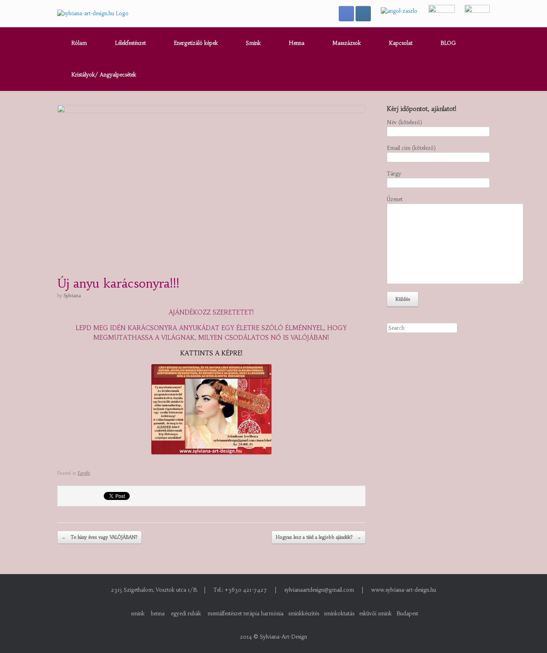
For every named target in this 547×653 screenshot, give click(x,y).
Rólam (79, 43)
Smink (253, 43)
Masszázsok (346, 43)
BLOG (448, 43)
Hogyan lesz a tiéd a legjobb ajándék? (318, 537)
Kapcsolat (400, 43)
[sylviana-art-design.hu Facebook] (346, 13)
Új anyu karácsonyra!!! (118, 283)
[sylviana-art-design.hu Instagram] (363, 13)
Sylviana (72, 295)
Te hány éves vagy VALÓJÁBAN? (99, 537)
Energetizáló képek (196, 43)
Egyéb (84, 473)
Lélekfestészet (130, 43)
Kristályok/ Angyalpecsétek (103, 74)
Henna (296, 43)
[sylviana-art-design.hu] (93, 13)
